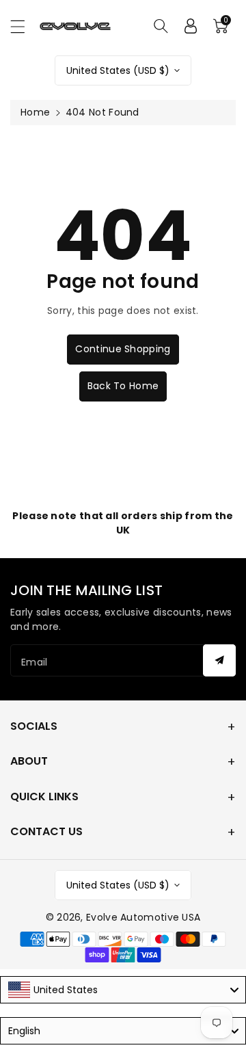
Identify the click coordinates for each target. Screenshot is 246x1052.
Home (35, 112)
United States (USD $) (117, 70)
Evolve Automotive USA (143, 917)
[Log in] (191, 26)
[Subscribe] (219, 660)
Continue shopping (122, 349)
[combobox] (123, 989)
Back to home (123, 386)
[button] (24, 26)
